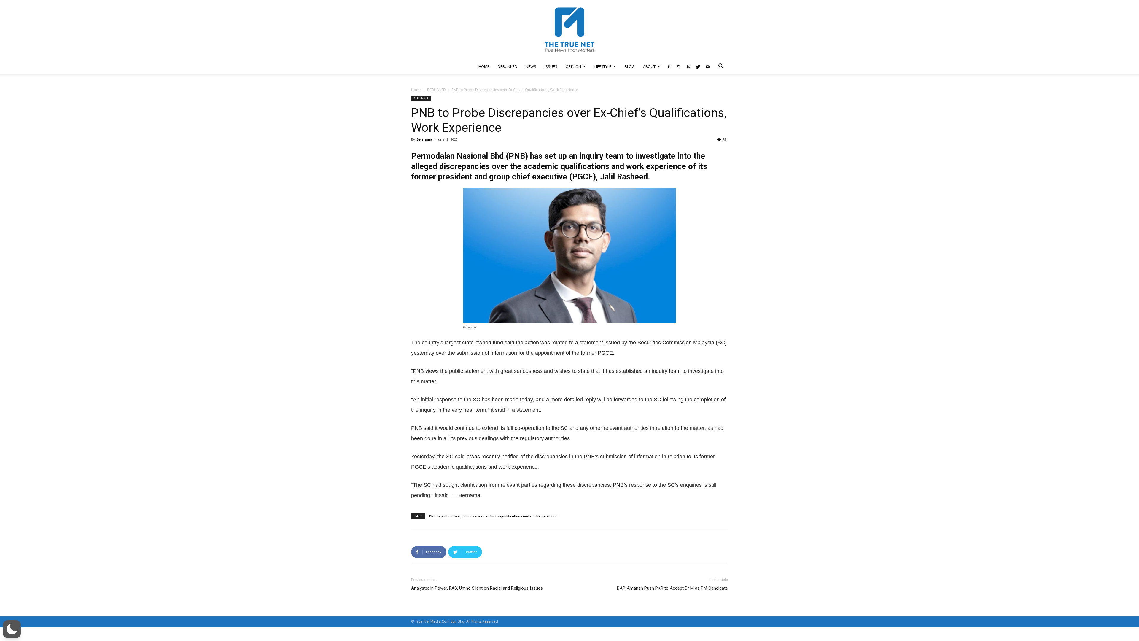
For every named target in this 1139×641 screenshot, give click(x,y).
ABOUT (649, 66)
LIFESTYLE (602, 66)
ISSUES (551, 66)
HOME (483, 66)
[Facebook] (668, 66)
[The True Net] (569, 29)
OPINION (573, 66)
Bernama (424, 139)
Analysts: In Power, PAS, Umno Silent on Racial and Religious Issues (477, 588)
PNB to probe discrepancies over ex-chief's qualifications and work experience (493, 516)
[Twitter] (697, 66)
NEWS (531, 66)
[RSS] (688, 66)
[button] (721, 67)
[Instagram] (678, 66)
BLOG (630, 66)
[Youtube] (707, 66)
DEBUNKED (507, 66)
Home (416, 89)
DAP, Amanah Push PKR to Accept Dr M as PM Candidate (672, 588)
